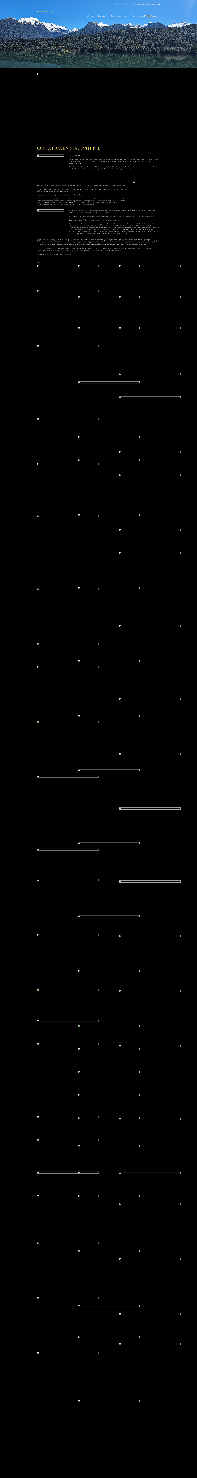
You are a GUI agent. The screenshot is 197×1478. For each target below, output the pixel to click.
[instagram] (159, 4)
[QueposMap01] (50, 155)
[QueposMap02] (146, 182)
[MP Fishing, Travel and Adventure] (45, 11)
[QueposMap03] (50, 210)
